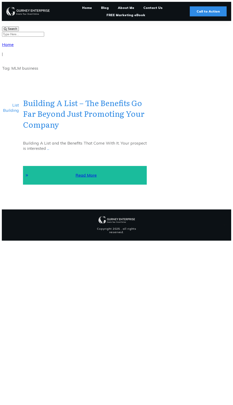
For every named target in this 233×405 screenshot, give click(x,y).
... (48, 148)
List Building (11, 107)
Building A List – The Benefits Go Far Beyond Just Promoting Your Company (83, 113)
